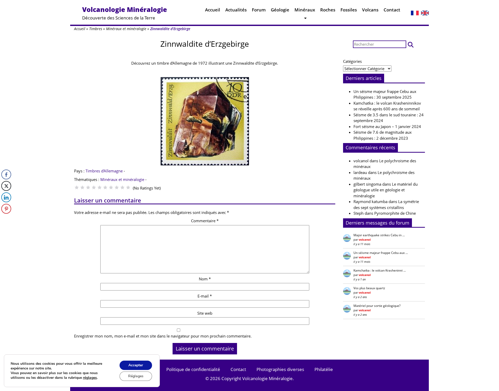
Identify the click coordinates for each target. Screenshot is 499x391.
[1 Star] (76, 187)
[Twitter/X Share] (6, 186)
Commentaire (205, 220)
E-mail (205, 296)
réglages (90, 377)
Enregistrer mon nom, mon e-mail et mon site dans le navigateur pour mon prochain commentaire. (163, 336)
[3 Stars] (88, 187)
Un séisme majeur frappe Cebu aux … (380, 253)
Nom (205, 278)
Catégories (352, 61)
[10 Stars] (128, 187)
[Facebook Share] (6, 174)
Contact (392, 10)
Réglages (135, 376)
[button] (410, 44)
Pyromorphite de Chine (395, 213)
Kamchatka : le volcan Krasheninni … (379, 270)
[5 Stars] (99, 187)
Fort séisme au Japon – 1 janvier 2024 (387, 126)
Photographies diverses (280, 369)
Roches (327, 10)
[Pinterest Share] (6, 209)
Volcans (370, 10)
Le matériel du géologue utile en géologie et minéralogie (385, 189)
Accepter (135, 365)
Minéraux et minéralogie (126, 28)
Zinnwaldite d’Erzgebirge (204, 43)
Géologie (280, 10)
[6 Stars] (105, 187)
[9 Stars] (122, 187)
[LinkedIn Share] (6, 197)
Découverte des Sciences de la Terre (124, 13)
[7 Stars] (111, 187)
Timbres (95, 28)
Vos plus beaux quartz (369, 288)
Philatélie (323, 369)
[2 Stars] (82, 187)
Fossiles (348, 10)
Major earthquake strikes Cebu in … (379, 235)
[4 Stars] (93, 187)
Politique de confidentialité (193, 369)
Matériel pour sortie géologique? (376, 306)
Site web (204, 313)
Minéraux (304, 10)
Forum (259, 10)
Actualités (236, 10)
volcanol (361, 160)
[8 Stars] (116, 187)
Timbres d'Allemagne (104, 170)
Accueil (212, 10)
